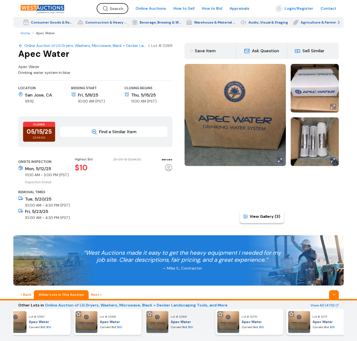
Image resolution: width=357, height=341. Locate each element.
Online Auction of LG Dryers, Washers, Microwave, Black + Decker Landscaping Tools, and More (136, 305)
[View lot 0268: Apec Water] (108, 322)
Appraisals (239, 8)
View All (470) (322, 305)
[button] (262, 51)
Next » (96, 294)
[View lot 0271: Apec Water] (320, 322)
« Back (26, 294)
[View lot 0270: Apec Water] (249, 322)
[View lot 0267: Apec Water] (37, 322)
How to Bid (212, 8)
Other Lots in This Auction (61, 294)
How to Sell (184, 8)
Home (25, 33)
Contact (328, 8)
